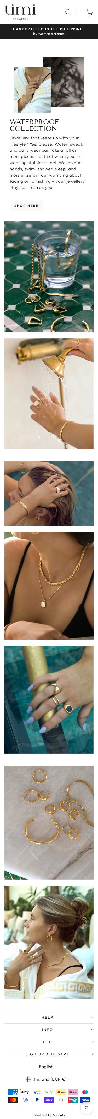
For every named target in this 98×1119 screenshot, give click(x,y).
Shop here (26, 206)
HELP (48, 1017)
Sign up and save (48, 1054)
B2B (47, 1042)
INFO (47, 1029)
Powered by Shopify (49, 1115)
